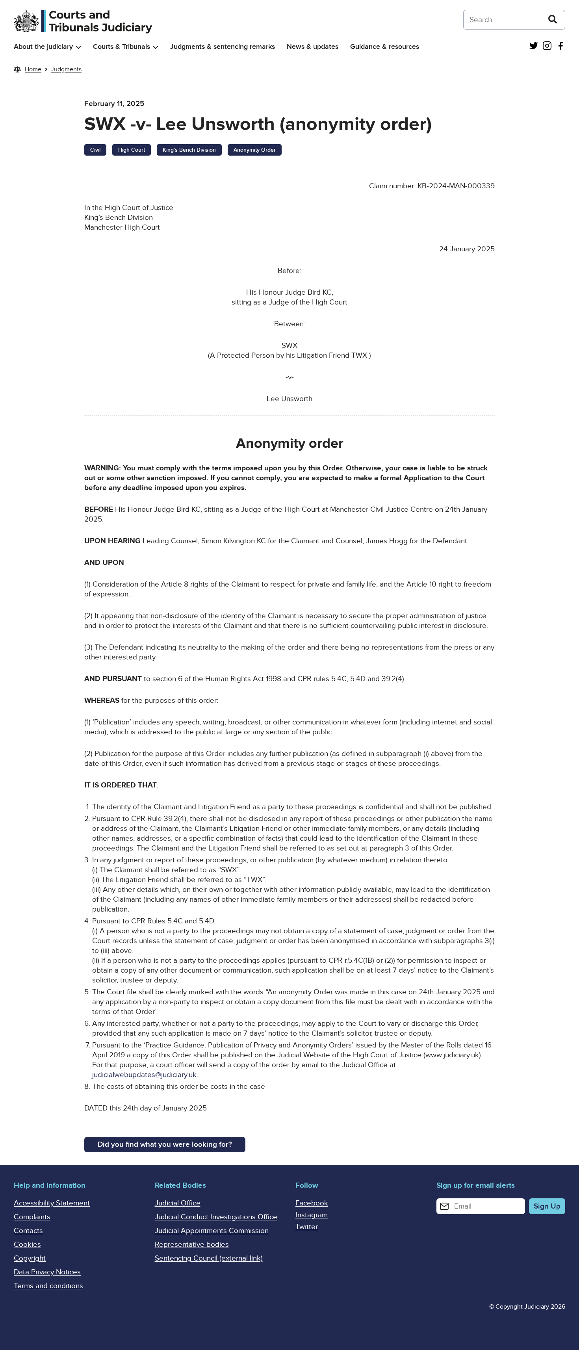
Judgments (66, 69)
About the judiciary (43, 47)
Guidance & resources (384, 47)
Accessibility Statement (52, 1203)
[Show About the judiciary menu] (78, 47)
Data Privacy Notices (47, 1272)
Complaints (32, 1217)
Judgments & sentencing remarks (222, 47)
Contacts (28, 1230)
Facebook (311, 1203)
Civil (95, 150)
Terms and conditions (48, 1286)
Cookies (27, 1244)
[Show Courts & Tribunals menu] (155, 47)
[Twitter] (533, 46)
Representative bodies (192, 1244)
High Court (131, 150)
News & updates (312, 47)
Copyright (30, 1258)
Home (33, 69)
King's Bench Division (189, 150)
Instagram (311, 1215)
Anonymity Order (255, 150)
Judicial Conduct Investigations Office (216, 1217)
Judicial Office (177, 1203)
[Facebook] (560, 46)
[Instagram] (547, 46)
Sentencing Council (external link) (209, 1258)
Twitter (306, 1226)
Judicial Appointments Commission (212, 1230)
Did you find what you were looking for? (165, 1144)
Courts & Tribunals (121, 47)
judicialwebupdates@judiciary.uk (144, 1074)
